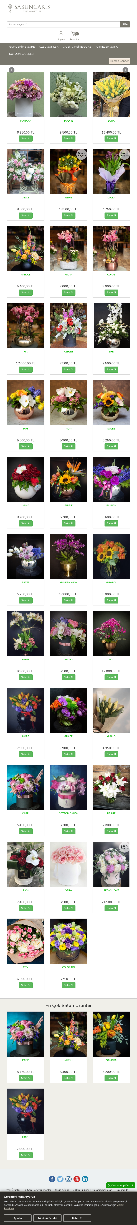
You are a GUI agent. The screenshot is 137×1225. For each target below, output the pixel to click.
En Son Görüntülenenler (37, 1190)
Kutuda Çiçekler (22, 54)
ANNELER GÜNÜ (107, 47)
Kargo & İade (62, 1190)
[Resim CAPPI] (29, 787)
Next (125, 70)
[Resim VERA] (72, 864)
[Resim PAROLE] (29, 248)
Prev (11, 70)
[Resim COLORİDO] (72, 941)
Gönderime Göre (22, 47)
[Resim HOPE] (29, 710)
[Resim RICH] (30, 864)
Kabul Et (77, 1218)
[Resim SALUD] (72, 633)
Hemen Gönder (119, 61)
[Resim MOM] (72, 402)
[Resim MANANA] (29, 94)
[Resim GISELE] (72, 479)
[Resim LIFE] (111, 325)
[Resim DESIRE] (113, 787)
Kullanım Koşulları (102, 1190)
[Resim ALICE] (29, 171)
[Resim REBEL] (29, 633)
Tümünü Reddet (47, 1218)
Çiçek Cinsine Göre (77, 47)
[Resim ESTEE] (29, 556)
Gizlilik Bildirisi (81, 1190)
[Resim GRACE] (72, 710)
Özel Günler (49, 47)
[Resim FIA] (29, 325)
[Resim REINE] (72, 171)
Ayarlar (18, 1218)
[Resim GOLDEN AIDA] (72, 556)
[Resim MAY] (29, 402)
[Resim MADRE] (72, 94)
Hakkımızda (122, 1190)
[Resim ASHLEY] (70, 325)
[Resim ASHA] (29, 479)
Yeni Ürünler (13, 1190)
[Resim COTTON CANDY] (72, 787)
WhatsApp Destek (122, 1185)
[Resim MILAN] (72, 248)
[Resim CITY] (29, 941)
